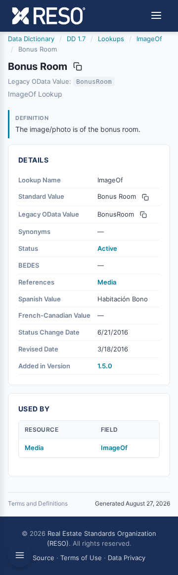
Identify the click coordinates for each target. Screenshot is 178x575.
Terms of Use (81, 558)
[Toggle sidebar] (20, 555)
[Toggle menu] (156, 16)
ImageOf (149, 39)
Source (43, 558)
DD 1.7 (76, 39)
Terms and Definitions (38, 503)
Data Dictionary (31, 39)
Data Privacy (126, 558)
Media (106, 282)
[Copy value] (77, 66)
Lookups (111, 39)
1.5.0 (104, 366)
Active (107, 248)
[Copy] (145, 197)
